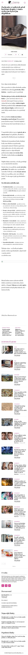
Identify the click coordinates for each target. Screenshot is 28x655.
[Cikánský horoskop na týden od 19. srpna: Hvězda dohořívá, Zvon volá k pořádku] (7, 407)
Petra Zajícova (17, 355)
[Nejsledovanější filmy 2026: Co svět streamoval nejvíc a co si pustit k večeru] (7, 364)
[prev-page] (2, 564)
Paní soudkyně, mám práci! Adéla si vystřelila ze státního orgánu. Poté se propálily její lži (20, 438)
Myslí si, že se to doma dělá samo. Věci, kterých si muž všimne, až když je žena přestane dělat (20, 511)
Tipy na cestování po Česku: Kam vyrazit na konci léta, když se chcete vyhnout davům (20, 379)
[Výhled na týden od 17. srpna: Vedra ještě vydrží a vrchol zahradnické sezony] (7, 482)
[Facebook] (2, 585)
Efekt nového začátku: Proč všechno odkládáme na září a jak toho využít (20, 423)
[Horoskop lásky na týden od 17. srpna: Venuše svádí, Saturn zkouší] (7, 496)
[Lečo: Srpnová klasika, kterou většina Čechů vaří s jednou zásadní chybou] (7, 553)
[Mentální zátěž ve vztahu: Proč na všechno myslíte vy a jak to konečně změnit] (7, 350)
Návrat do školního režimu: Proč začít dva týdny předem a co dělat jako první (19, 525)
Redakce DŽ (10, 61)
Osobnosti (16, 433)
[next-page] (5, 564)
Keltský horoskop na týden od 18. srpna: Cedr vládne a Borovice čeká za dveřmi (20, 452)
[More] (22, 54)
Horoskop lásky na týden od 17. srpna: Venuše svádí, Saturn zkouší (20, 497)
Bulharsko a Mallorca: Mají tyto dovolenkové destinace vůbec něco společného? (20, 332)
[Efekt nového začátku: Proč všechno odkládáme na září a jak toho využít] (7, 422)
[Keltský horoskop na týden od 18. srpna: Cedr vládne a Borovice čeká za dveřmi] (7, 450)
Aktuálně (16, 419)
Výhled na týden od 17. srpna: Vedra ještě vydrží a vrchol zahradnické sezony (20, 483)
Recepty (16, 550)
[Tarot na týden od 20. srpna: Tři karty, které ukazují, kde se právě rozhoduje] (7, 393)
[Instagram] (6, 585)
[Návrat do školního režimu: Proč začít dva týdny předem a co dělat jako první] (7, 524)
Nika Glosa (16, 442)
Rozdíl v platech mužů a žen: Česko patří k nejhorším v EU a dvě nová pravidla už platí (19, 540)
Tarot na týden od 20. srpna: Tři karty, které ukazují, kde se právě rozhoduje (20, 394)
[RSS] (9, 585)
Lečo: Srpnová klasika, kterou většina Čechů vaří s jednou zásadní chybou (19, 555)
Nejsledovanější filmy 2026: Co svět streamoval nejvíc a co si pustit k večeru (20, 365)
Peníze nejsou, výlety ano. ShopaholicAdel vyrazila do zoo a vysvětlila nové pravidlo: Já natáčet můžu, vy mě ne (20, 468)
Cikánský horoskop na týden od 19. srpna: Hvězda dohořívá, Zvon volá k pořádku (20, 409)
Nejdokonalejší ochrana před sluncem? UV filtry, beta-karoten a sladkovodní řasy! (7, 332)
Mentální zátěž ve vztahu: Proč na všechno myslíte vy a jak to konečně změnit (20, 351)
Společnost (17, 390)
